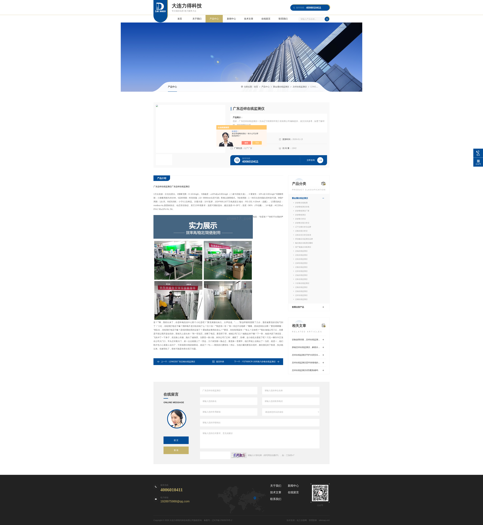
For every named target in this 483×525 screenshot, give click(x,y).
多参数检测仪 (300, 215)
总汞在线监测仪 (301, 271)
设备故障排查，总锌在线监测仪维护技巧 (309, 340)
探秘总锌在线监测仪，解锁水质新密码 (309, 347)
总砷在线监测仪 (301, 263)
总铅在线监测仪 (301, 255)
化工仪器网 (302, 520)
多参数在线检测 (301, 203)
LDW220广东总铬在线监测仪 (182, 362)
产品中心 (214, 18)
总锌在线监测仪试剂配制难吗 (305, 370)
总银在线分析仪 (301, 231)
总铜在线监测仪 (301, 299)
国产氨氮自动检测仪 (303, 247)
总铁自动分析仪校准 (303, 235)
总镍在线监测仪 (301, 291)
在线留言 (265, 18)
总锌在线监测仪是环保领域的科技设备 (309, 363)
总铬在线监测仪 (301, 287)
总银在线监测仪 (301, 267)
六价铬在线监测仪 (302, 283)
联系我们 (283, 18)
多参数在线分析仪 (302, 223)
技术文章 (248, 18)
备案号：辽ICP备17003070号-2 (218, 520)
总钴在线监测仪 (301, 259)
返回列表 (220, 362)
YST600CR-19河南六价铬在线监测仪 (259, 362)
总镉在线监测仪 (301, 251)
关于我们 (197, 18)
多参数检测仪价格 (302, 207)
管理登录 (313, 520)
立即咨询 (311, 160)
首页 (179, 18)
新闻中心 (231, 18)
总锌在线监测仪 (300, 87)
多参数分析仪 (300, 219)
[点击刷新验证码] (239, 455)
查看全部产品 (298, 307)
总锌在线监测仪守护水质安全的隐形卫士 (309, 355)
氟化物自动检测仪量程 (304, 243)
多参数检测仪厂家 (302, 211)
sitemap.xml (324, 520)
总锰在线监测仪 (301, 275)
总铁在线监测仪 (301, 279)
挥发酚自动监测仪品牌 (304, 239)
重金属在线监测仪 (281, 87)
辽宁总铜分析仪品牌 (303, 227)
